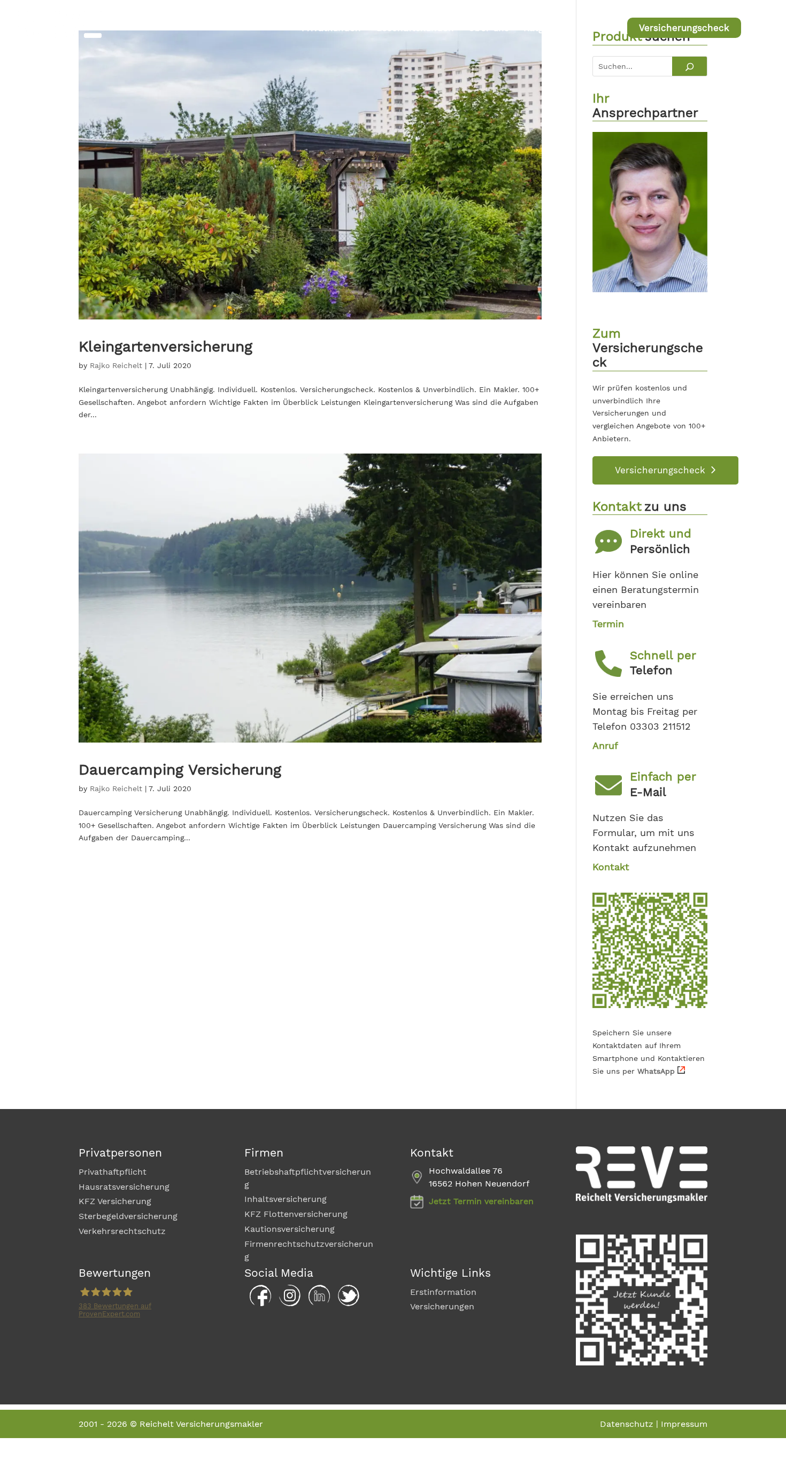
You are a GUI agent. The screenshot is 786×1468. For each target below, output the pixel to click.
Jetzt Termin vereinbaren (481, 1201)
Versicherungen (442, 1306)
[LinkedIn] (316, 1303)
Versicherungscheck (684, 27)
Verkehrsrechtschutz (122, 1231)
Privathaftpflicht (113, 1172)
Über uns (488, 28)
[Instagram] (287, 1303)
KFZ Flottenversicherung (296, 1214)
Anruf (605, 745)
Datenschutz (626, 1424)
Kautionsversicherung (289, 1229)
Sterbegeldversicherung (128, 1216)
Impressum (684, 1424)
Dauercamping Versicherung (180, 769)
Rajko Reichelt (116, 365)
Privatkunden (331, 28)
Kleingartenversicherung (165, 346)
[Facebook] (257, 1303)
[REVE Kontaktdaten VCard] (649, 1005)
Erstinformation (443, 1292)
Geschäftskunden (414, 28)
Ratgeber (543, 28)
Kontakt (595, 28)
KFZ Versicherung (115, 1201)
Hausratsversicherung (124, 1187)
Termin (608, 623)
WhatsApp (656, 1071)
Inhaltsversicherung (285, 1199)
